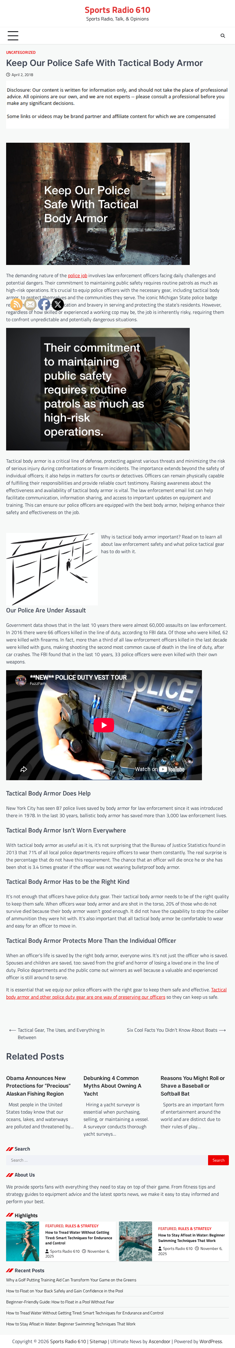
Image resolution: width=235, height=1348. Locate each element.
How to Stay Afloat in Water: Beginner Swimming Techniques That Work (191, 1237)
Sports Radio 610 (117, 9)
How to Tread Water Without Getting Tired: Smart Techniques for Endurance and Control (78, 1237)
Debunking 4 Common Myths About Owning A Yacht (112, 1086)
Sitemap (98, 1341)
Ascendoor (159, 1341)
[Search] (222, 35)
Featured (167, 1228)
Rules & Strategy (82, 1226)
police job (77, 275)
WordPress (211, 1341)
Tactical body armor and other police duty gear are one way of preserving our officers (116, 993)
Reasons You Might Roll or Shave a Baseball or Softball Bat (193, 1086)
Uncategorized (20, 52)
